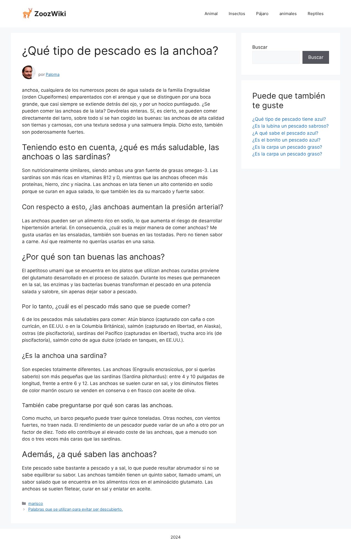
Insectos (237, 13)
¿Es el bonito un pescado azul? (286, 140)
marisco (35, 503)
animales (288, 13)
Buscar (259, 47)
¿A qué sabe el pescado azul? (285, 133)
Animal (211, 13)
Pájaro (262, 13)
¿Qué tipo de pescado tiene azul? (289, 119)
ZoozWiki (50, 14)
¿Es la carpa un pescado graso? (287, 147)
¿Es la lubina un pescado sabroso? (290, 126)
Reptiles (316, 13)
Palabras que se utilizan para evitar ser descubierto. (75, 509)
